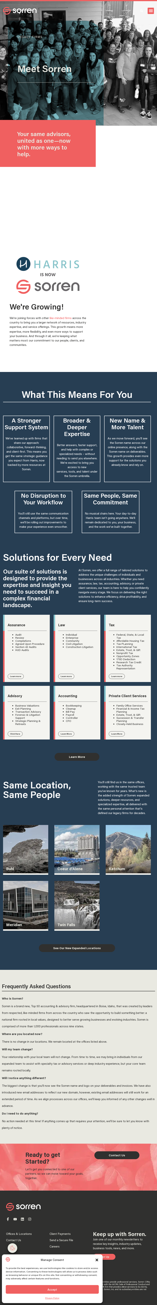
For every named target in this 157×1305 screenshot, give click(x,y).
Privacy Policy (52, 1298)
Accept (52, 1289)
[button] (97, 1260)
